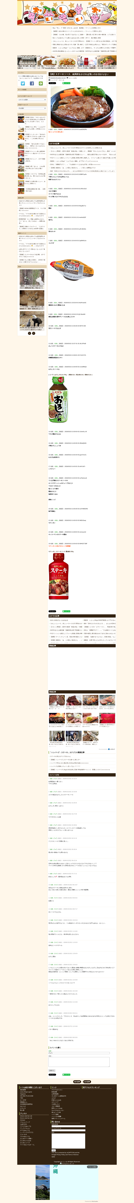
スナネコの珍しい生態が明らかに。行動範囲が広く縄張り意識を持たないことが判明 (31, 309)
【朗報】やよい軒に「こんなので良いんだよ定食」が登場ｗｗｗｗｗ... (35, 129)
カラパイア (55, 1102)
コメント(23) (73, 78)
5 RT (59, 56)
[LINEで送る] (66, 83)
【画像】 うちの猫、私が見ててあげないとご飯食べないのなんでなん (68, 34)
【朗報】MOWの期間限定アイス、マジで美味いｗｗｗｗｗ (32, 209)
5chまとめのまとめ (26, 1118)
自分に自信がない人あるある (59, 620)
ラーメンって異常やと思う (93, 31)
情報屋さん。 (24, 1102)
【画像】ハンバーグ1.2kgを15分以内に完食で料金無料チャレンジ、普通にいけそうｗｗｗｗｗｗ (80, 769)
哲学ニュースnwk (57, 1108)
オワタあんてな (25, 1130)
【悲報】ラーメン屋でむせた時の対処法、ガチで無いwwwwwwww (100, 41)
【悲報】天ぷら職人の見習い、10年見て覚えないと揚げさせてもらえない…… (32, 261)
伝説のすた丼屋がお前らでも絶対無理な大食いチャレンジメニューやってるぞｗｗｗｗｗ (32, 203)
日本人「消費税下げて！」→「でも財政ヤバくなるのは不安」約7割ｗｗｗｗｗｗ (75, 164)
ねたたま (23, 1106)
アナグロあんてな (25, 1126)
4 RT (79, 56)
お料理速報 (55, 1094)
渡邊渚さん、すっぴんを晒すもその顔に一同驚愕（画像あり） (100, 48)
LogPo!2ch (23, 1124)
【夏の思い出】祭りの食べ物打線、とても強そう (100, 34)
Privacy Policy (61, 1154)
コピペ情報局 (56, 1106)
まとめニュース (25, 1142)
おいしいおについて (26, 78)
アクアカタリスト (57, 1090)
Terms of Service (73, 1154)
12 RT (19, 56)
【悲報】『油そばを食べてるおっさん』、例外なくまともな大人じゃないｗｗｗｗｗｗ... (35, 146)
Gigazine (23, 1094)
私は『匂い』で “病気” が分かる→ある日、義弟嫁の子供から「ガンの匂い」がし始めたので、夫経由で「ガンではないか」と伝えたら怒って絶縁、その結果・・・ (68, 28)
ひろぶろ (23, 1108)
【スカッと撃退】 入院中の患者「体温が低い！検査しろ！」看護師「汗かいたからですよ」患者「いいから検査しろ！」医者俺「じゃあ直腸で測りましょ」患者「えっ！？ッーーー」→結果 (82, 151)
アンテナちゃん (25, 1128)
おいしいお (67, 12)
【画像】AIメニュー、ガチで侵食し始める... (35, 160)
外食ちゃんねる (56, 1100)
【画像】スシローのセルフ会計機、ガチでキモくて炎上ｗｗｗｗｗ (32, 255)
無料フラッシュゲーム (58, 1118)
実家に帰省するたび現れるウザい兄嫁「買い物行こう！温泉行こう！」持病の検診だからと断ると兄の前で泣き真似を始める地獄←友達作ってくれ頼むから (68, 44)
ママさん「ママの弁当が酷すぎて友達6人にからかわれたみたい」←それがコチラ (32, 215)
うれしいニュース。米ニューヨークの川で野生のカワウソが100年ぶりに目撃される (68, 41)
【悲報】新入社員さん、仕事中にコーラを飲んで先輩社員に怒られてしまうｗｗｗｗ (86, 68)
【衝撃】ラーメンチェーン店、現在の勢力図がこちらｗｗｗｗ (66, 637)
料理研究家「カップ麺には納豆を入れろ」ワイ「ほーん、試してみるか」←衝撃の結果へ (32, 221)
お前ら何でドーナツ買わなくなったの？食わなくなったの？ (32, 250)
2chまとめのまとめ (26, 1116)
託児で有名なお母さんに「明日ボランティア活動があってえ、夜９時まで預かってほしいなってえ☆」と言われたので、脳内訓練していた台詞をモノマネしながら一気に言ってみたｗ (100, 44)
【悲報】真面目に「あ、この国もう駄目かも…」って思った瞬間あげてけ (73, 168)
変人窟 (22, 1110)
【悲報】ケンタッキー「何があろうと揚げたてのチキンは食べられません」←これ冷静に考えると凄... (35, 137)
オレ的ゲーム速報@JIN (59, 1096)
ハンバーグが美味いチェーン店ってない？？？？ (65, 766)
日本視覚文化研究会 (26, 1104)
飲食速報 (54, 1092)
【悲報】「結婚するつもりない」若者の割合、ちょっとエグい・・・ (99, 637)
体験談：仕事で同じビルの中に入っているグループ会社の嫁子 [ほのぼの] (99, 640)
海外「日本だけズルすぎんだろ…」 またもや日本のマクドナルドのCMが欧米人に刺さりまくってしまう (82, 171)
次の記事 (87, 1081)
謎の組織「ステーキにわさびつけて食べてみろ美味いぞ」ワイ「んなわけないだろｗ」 (106, 68)
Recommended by (103, 749)
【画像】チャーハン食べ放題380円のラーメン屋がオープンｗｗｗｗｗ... (35, 153)
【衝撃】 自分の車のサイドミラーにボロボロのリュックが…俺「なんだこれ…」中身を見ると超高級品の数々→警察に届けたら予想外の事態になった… (68, 31)
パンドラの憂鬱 (56, 1116)
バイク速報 (55, 1114)
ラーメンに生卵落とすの (93, 28)
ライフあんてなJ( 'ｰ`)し (27, 1144)
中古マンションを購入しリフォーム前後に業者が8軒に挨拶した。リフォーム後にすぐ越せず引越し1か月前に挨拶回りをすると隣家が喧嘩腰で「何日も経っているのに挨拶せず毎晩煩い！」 (82, 158)
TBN (21, 1098)
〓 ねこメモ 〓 (56, 1112)
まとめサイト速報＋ (26, 1138)
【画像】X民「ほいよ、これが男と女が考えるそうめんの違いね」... (35, 168)
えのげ (54, 1098)
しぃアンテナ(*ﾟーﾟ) (26, 1132)
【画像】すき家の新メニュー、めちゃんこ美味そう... (35, 182)
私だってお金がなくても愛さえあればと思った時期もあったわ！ (68, 38)
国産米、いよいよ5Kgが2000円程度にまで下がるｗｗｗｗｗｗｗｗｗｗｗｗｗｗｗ (99, 620)
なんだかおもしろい (58, 1110)
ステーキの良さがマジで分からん (60, 756)
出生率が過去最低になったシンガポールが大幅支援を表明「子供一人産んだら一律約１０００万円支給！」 (68, 51)
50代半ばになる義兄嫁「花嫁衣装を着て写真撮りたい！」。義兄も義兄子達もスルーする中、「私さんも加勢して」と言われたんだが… (100, 51)
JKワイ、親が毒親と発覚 (93, 38)
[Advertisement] (33, 40)
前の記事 (77, 1081)
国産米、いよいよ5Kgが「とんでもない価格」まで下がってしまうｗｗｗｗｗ (68, 48)
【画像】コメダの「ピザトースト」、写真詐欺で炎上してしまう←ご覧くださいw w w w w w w (99, 627)
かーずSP (23, 1100)
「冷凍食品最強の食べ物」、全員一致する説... (35, 190)
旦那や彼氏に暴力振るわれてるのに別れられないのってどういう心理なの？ (99, 633)
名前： (51, 1051)
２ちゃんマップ (25, 1122)
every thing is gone (26, 1092)
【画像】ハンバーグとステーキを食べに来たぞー (65, 759)
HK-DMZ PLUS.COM (26, 1096)
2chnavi (22, 1120)
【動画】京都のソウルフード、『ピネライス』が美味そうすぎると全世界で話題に (32, 227)
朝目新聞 (23, 1090)
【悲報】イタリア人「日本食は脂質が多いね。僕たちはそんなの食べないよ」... (35, 176)
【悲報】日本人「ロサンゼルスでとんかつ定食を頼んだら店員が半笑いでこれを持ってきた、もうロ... (35, 120)
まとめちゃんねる (25, 1140)
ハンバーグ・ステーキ (57, 80)
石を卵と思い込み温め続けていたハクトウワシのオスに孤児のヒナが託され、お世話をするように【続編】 (31, 329)
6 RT (39, 56)
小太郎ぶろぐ (56, 1104)
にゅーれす (23, 1134)
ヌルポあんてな (25, 1136)
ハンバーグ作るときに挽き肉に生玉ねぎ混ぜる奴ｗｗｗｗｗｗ (69, 763)
